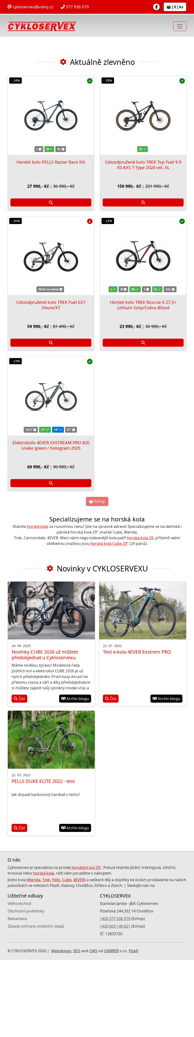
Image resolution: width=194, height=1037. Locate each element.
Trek (46, 956)
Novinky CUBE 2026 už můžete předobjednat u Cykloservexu (45, 732)
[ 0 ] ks (177, 6)
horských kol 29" (86, 944)
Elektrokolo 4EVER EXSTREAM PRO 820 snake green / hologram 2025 (51, 522)
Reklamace (17, 995)
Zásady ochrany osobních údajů (36, 1003)
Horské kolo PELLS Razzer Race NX (51, 239)
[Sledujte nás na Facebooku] (156, 6)
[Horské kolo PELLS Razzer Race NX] (51, 192)
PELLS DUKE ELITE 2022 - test (43, 858)
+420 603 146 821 (115, 1003)
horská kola (43, 950)
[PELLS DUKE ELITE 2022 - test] (51, 817)
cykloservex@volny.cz (32, 6)
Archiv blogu (77, 775)
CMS (93, 1027)
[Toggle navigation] (179, 26)
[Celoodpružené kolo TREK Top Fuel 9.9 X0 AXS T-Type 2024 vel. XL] (143, 192)
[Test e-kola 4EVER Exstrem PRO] (142, 688)
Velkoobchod (19, 980)
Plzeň (133, 1027)
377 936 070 (77, 6)
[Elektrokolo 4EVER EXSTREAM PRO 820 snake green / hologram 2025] (51, 473)
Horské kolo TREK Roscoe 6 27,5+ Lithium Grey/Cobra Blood (143, 381)
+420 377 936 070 (115, 995)
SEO (76, 1027)
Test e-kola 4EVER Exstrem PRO (137, 729)
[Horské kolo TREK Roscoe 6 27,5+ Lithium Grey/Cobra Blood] (143, 333)
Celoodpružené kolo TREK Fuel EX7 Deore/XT (50, 381)
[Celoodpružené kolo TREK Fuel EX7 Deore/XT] (51, 333)
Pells (56, 956)
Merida (34, 956)
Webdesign (61, 1027)
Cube (66, 956)
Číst (21, 775)
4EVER (78, 956)
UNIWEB (111, 1027)
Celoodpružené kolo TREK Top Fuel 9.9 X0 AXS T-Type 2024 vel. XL (143, 241)
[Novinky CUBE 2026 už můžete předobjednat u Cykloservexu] (51, 688)
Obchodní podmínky (26, 988)
